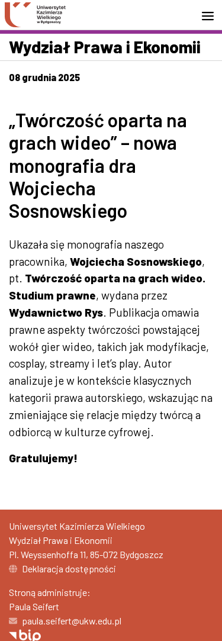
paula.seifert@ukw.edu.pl (71, 620)
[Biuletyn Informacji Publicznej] (25, 634)
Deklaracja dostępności (69, 568)
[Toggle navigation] (211, 16)
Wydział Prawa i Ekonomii (105, 47)
